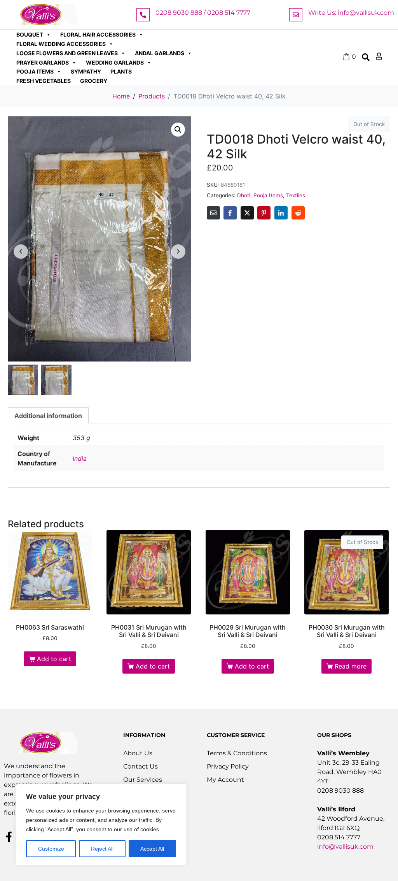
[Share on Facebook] (230, 212)
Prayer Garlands (42, 62)
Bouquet (29, 34)
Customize (51, 849)
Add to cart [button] (54, 659)
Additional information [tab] (48, 415)
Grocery (93, 80)
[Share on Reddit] (298, 212)
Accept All (152, 849)
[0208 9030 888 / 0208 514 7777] (143, 14)
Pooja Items (35, 71)
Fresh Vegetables (43, 80)
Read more (351, 666)
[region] (101, 824)
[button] (178, 130)
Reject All (102, 849)
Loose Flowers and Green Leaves (67, 53)
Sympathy (86, 71)
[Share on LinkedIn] (281, 212)
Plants (121, 71)
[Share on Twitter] (247, 212)
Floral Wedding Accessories (61, 43)
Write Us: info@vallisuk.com (351, 12)
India (80, 458)
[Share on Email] (213, 212)
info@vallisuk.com (345, 846)
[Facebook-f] (9, 837)
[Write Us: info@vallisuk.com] (295, 14)
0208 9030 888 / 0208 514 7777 (202, 12)
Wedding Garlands (115, 62)
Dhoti (243, 195)
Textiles (295, 195)
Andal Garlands (159, 53)
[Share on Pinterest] (264, 212)
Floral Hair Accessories (98, 34)
